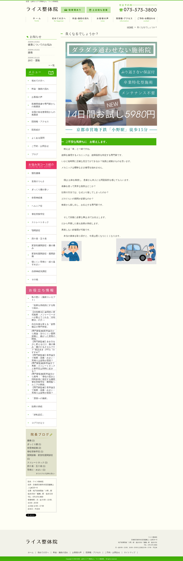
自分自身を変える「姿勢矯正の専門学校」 (43, 325)
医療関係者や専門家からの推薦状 (43, 105)
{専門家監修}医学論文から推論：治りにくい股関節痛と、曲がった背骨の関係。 (43, 335)
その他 (35, 279)
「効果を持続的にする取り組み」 (43, 306)
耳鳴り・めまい (34, 470)
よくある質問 (38, 138)
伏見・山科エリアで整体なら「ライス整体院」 (91, 559)
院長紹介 (36, 130)
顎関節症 (36, 230)
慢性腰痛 (36, 173)
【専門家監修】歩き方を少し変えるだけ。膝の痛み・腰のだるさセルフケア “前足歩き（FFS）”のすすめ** (43, 346)
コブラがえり (38, 423)
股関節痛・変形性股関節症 (40, 455)
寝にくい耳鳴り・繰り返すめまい (43, 263)
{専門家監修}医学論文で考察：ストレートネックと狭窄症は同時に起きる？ (43, 367)
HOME (130, 27)
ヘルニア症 (37, 206)
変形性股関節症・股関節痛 (43, 254)
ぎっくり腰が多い (40, 189)
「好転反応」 (38, 415)
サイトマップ (129, 552)
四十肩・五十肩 (39, 238)
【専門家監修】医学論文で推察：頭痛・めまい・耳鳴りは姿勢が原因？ (43, 358)
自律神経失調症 (39, 271)
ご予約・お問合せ (146, 21)
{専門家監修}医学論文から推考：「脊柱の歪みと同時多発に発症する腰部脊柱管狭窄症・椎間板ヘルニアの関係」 (43, 379)
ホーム (37, 21)
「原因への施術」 (40, 398)
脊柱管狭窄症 (38, 214)
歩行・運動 (34, 60)
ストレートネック (40, 222)
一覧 (52, 65)
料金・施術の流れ (81, 21)
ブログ (35, 154)
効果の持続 (37, 406)
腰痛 (30, 52)
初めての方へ (59, 21)
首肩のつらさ (38, 181)
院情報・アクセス (124, 21)
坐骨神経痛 (37, 198)
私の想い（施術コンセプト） (43, 298)
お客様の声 (102, 21)
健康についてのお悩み (40, 44)
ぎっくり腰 (32, 444)
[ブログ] (41, 437)
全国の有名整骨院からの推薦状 (43, 113)
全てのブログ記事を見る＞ (45, 474)
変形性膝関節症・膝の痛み (43, 246)
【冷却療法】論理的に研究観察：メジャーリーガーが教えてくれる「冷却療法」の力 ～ (43, 316)
